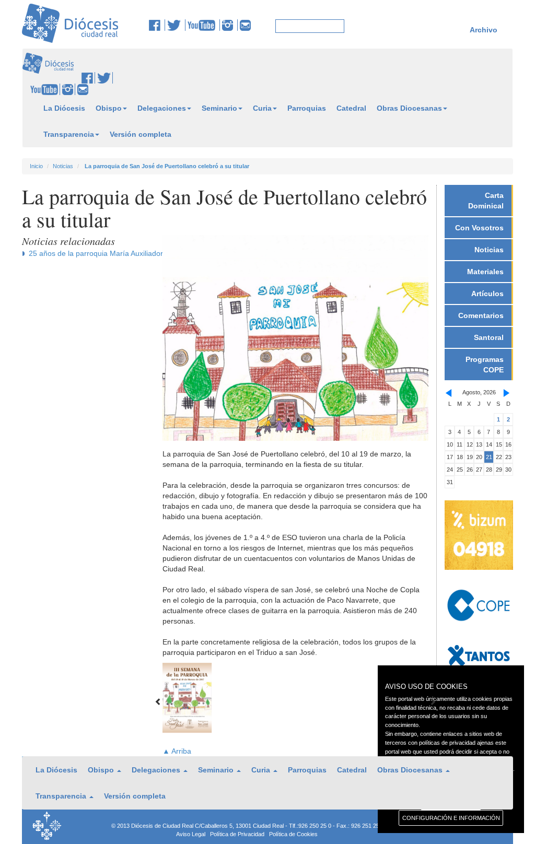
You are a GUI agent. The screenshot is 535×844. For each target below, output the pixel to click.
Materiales (485, 271)
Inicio (36, 166)
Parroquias (306, 108)
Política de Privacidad (237, 834)
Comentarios (481, 315)
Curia (262, 108)
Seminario (219, 108)
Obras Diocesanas (409, 108)
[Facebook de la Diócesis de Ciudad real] (157, 25)
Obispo (109, 108)
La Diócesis (64, 108)
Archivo (483, 30)
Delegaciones (161, 108)
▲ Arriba (176, 751)
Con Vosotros (479, 228)
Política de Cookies (293, 834)
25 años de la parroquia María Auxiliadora (98, 253)
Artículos (487, 293)
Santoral (489, 337)
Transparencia (68, 134)
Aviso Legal (190, 834)
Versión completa (140, 134)
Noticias (63, 166)
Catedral (351, 108)
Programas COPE (485, 364)
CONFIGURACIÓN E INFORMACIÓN (451, 818)
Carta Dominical (486, 200)
